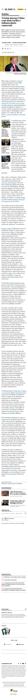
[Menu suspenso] (2, 9)
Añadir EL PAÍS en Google (9, 52)
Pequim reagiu (6, 228)
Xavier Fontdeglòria (19, 42)
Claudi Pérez (22, 505)
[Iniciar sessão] (25, 9)
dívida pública (14, 277)
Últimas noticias (6, 574)
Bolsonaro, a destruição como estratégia (15, 577)
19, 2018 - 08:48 (18, 44)
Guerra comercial (5, 513)
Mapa (14, 683)
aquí (23, 523)
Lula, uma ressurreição (11, 580)
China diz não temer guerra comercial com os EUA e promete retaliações (18, 493)
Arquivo (3, 625)
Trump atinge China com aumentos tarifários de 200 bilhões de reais (17, 502)
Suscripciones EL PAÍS (19, 683)
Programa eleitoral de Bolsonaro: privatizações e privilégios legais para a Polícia (13, 589)
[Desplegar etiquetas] (25, 513)
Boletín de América (6, 612)
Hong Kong (12, 474)
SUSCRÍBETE (20, 9)
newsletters (5, 609)
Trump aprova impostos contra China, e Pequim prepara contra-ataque (5, 149)
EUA (15, 135)
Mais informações (4, 520)
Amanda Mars (6, 42)
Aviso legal (16, 682)
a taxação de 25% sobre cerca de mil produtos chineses (13, 103)
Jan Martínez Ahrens (14, 505)
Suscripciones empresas (8, 685)
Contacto (4, 682)
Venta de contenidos (10, 682)
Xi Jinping (12, 513)
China (22, 88)
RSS (14, 685)
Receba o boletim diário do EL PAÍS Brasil (13, 483)
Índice (17, 685)
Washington (16, 364)
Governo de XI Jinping (9, 183)
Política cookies (22, 682)
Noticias (5, 14)
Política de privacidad (8, 683)
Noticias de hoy (21, 685)
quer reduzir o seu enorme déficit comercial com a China (13, 392)
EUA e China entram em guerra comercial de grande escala (5, 166)
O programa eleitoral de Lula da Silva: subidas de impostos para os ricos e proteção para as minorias (13, 584)
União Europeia (14, 411)
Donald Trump (19, 513)
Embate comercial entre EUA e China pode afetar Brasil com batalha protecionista (5, 133)
